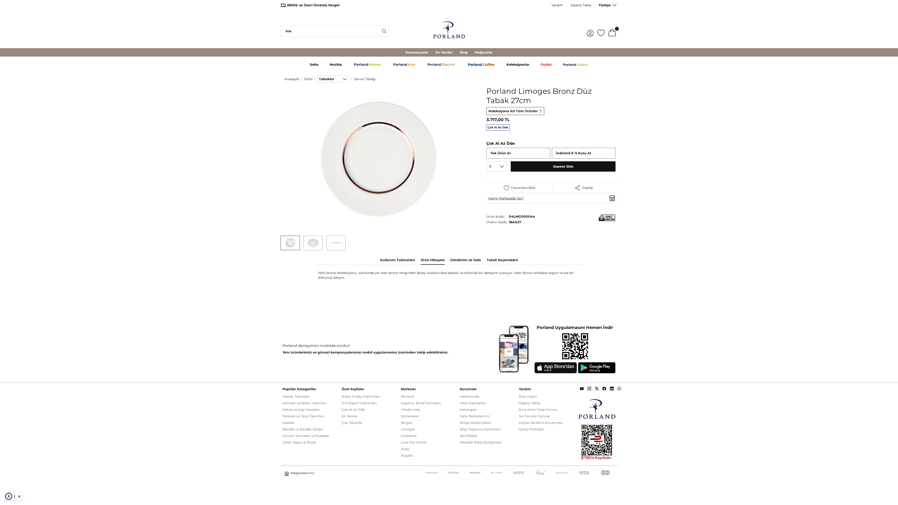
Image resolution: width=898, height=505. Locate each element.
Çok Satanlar (352, 423)
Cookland (408, 436)
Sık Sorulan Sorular (534, 416)
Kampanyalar (417, 52)
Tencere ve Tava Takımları (303, 416)
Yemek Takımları (296, 396)
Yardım (557, 5)
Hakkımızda (469, 396)
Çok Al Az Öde (353, 410)
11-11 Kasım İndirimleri (359, 403)
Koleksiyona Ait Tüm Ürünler (513, 111)
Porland (407, 396)
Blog (464, 52)
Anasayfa (291, 79)
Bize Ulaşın (528, 396)
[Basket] (612, 31)
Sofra (308, 79)
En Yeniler (444, 52)
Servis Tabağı (365, 79)
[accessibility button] (8, 496)
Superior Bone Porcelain (421, 403)
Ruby (405, 449)
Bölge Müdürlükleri (475, 423)
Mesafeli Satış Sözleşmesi (480, 442)
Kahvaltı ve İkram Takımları (304, 403)
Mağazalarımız (302, 473)
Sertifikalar (469, 436)
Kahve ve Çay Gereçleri (301, 410)
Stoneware (409, 416)
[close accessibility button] (19, 496)
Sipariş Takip (581, 5)
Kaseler (288, 423)
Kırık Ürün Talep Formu (538, 410)
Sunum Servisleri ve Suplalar (305, 436)
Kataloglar (468, 410)
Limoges (408, 429)
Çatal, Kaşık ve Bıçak (299, 442)
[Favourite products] (601, 31)
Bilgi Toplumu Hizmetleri (480, 429)
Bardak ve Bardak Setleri (302, 429)
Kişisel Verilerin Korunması (541, 423)
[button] (290, 243)
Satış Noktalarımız (475, 416)
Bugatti (407, 455)
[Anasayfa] (449, 31)
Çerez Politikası (531, 429)
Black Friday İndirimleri (361, 396)
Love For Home (413, 442)
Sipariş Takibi (529, 403)
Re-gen (407, 423)
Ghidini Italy (410, 410)
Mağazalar (484, 52)
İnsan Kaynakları (473, 403)
